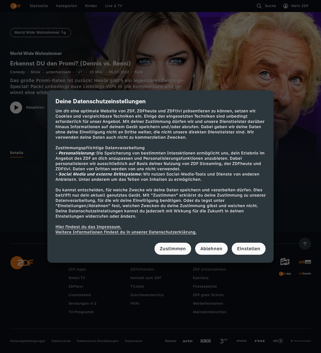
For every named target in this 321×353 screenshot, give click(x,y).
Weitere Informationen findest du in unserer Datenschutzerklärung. (126, 232)
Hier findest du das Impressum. (88, 226)
